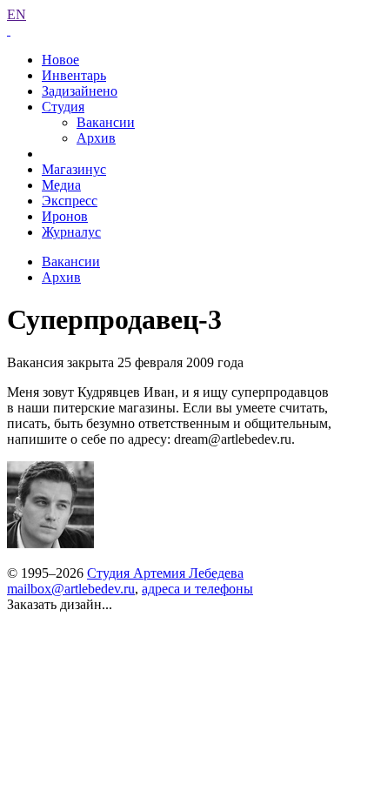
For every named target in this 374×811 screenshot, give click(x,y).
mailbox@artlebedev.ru (71, 588)
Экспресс (69, 200)
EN (16, 14)
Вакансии (106, 122)
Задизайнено (79, 91)
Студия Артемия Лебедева (165, 573)
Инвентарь (74, 75)
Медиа (61, 185)
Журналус (71, 232)
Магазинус (74, 169)
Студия (63, 106)
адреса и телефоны (197, 588)
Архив (96, 138)
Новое (60, 59)
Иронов (65, 216)
